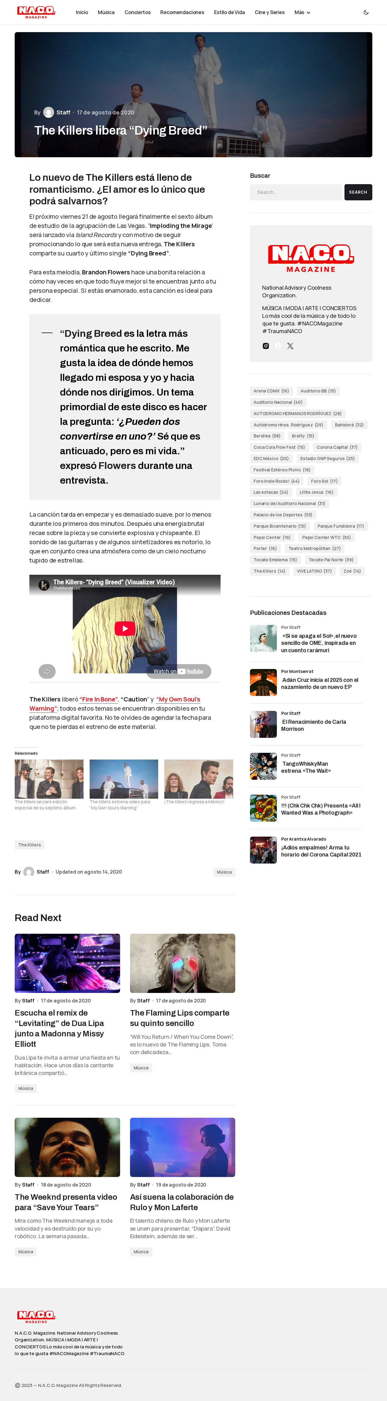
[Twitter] (290, 346)
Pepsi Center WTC (326, 537)
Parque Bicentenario (280, 526)
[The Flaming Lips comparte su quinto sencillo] (183, 963)
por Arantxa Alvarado (303, 839)
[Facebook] (278, 346)
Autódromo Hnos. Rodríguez (289, 425)
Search (358, 192)
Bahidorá (349, 425)
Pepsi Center (272, 537)
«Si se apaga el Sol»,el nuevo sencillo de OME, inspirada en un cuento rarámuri (319, 643)
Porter (265, 548)
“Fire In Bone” (98, 699)
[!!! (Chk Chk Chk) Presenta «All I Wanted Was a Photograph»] (263, 808)
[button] (366, 12)
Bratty (303, 436)
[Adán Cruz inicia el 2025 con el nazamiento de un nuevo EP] (263, 682)
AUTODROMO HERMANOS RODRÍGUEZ (298, 413)
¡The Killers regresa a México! (194, 802)
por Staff (290, 713)
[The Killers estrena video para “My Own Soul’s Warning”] (124, 779)
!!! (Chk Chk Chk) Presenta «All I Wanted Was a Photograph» (321, 809)
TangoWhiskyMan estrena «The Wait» (306, 767)
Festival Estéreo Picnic (282, 470)
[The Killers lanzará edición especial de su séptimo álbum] (49, 779)
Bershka (267, 436)
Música (224, 872)
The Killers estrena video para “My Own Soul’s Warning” (120, 805)
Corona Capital (337, 447)
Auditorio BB (318, 391)
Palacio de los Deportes (283, 515)
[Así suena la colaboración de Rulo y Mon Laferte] (183, 1147)
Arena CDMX (271, 391)
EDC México (271, 458)
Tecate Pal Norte (331, 560)
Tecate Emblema (275, 560)
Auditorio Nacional (278, 402)
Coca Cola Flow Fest (279, 447)
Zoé (352, 571)
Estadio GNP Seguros (327, 458)
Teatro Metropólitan (314, 548)
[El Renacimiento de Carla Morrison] (263, 724)
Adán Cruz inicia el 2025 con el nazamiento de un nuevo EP (319, 683)
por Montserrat (297, 671)
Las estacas (271, 492)
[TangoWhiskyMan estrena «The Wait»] (263, 766)
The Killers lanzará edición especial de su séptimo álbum (45, 805)
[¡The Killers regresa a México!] (198, 779)
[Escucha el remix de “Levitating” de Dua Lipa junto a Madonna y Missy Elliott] (67, 963)
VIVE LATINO (314, 571)
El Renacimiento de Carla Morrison (313, 725)
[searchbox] (296, 192)
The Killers (29, 845)
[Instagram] (266, 346)
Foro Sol (324, 481)
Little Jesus (317, 492)
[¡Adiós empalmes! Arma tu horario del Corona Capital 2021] (263, 850)
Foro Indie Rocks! (277, 481)
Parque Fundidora (341, 526)
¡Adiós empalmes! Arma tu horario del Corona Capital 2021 (321, 851)
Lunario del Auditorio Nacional (290, 503)
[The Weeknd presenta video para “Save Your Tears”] (67, 1147)
